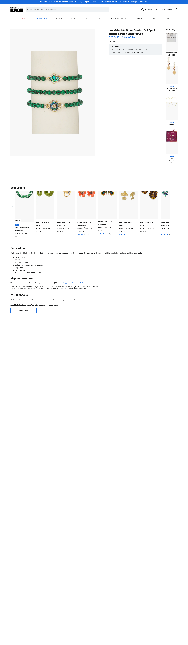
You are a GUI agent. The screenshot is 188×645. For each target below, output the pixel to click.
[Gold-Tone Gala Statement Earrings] (170, 205)
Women (59, 18)
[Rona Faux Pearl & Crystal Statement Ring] (66, 205)
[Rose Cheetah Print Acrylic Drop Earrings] (149, 205)
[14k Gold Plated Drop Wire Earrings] (172, 111)
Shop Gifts (23, 310)
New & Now (42, 18)
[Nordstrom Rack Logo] (17, 9)
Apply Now (143, 2)
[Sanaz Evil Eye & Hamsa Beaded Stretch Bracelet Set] (172, 42)
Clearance (23, 18)
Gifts (167, 18)
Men (73, 18)
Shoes (98, 18)
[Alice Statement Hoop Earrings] (45, 205)
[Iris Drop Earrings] (172, 75)
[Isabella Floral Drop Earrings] (86, 205)
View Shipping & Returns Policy (71, 283)
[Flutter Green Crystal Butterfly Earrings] (107, 205)
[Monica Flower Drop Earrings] (128, 205)
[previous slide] (12, 200)
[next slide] (172, 200)
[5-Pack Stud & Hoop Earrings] (172, 145)
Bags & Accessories (118, 18)
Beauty (139, 18)
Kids (85, 18)
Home (153, 18)
